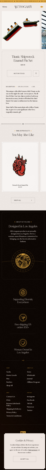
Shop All (9, 385)
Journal (29, 379)
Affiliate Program (33, 382)
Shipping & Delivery (13, 409)
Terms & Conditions (14, 416)
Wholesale (31, 375)
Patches (9, 382)
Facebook (30, 400)
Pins (7, 379)
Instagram (31, 397)
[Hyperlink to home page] (23, 6)
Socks (8, 372)
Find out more (33, 450)
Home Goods (11, 375)
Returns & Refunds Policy (13, 404)
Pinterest (30, 407)
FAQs (8, 400)
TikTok (29, 403)
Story (29, 372)
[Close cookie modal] (41, 437)
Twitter (29, 410)
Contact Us (10, 397)
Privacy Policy (11, 412)
